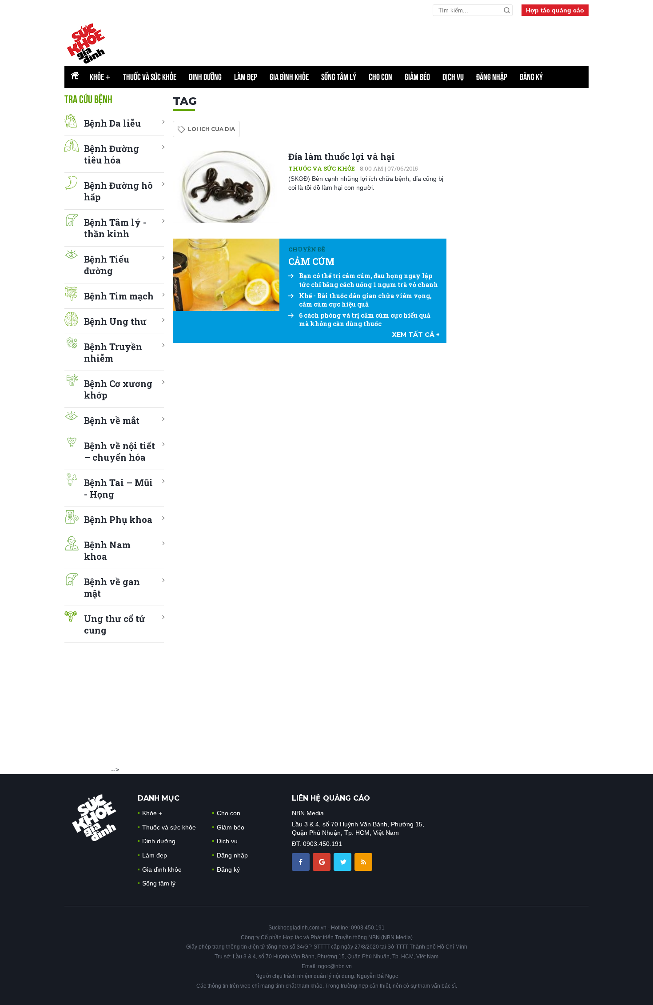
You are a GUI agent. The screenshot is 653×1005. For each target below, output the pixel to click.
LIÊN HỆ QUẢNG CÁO (331, 798)
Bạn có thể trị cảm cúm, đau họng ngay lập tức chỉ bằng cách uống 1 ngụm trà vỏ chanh (368, 280)
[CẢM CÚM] (226, 275)
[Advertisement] (373, 40)
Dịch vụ (453, 77)
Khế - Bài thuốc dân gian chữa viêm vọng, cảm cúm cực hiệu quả (365, 300)
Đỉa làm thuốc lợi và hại (341, 156)
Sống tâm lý (338, 77)
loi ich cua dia (211, 129)
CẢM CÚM (311, 261)
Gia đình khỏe (289, 77)
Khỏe (100, 77)
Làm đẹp (245, 77)
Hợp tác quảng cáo (555, 10)
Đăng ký (531, 77)
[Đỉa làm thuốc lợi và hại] (226, 187)
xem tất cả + (416, 335)
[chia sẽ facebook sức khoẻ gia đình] (301, 861)
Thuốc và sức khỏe (149, 77)
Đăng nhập (491, 77)
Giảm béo (417, 77)
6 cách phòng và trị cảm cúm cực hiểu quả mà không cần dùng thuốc (364, 319)
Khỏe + (152, 813)
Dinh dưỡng (205, 77)
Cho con (380, 77)
